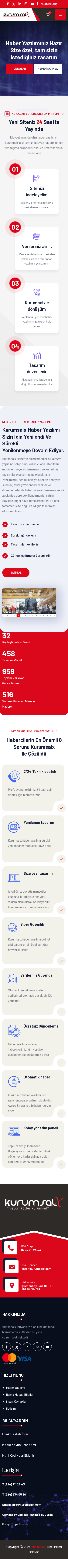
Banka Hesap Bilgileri (20, 1395)
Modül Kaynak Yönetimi (19, 1445)
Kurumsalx (38, 1547)
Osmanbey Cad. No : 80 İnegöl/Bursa (37, 1287)
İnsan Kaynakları (16, 1401)
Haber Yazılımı (15, 1388)
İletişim (11, 1408)
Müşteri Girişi (49, 3)
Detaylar (20, 68)
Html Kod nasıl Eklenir (18, 1455)
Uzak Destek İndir (15, 1434)
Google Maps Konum (15, 1524)
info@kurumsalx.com (36, 1268)
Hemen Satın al (48, 68)
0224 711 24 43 (31, 1249)
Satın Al (15, 572)
